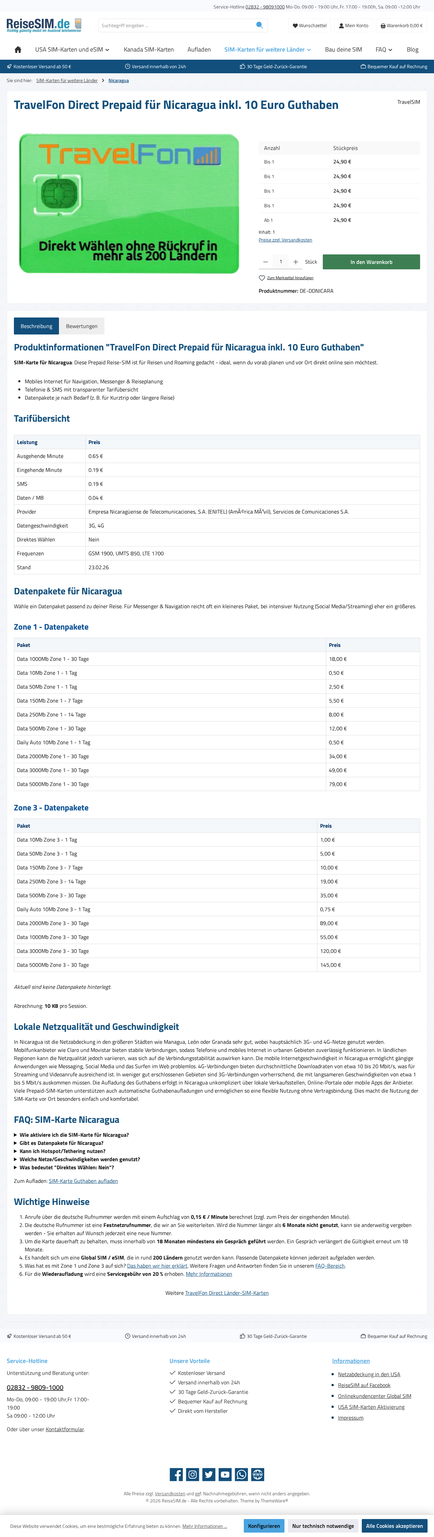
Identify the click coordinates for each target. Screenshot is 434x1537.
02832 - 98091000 (265, 6)
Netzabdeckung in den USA (369, 1374)
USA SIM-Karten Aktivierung (371, 1407)
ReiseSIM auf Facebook (364, 1385)
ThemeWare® (274, 1500)
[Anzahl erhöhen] (296, 261)
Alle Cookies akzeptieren (394, 1526)
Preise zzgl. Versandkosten (285, 239)
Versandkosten (170, 1493)
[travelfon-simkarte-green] (129, 203)
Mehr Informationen (209, 1274)
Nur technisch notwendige (323, 1526)
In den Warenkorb (372, 262)
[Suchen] (260, 25)
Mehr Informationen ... (204, 1526)
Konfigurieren (264, 1526)
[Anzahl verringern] (266, 261)
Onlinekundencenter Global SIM (374, 1396)
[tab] (36, 326)
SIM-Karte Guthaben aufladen (83, 1181)
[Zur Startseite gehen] (44, 25)
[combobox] (175, 25)
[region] (129, 203)
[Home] (18, 49)
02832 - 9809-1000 (35, 1387)
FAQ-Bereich (330, 1266)
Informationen (351, 1360)
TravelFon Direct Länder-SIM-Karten (227, 1293)
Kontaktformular (65, 1429)
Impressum (350, 1418)
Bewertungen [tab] (82, 326)
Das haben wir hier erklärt (157, 1266)
